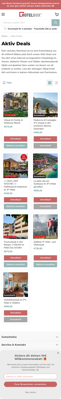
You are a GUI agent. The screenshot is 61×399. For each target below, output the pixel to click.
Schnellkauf (15, 138)
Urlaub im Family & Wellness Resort (13, 121)
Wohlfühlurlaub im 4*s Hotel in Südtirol (15, 301)
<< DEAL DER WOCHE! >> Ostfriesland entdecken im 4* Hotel (15, 185)
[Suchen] (56, 22)
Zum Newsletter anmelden (30, 384)
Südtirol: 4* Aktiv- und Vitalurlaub (45, 243)
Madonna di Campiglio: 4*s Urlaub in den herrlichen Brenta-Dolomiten (45, 124)
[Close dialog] (58, 353)
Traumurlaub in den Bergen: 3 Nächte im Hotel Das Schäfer (14, 244)
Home (4, 36)
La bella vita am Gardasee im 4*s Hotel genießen (45, 183)
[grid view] (49, 83)
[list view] (56, 83)
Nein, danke (30, 392)
